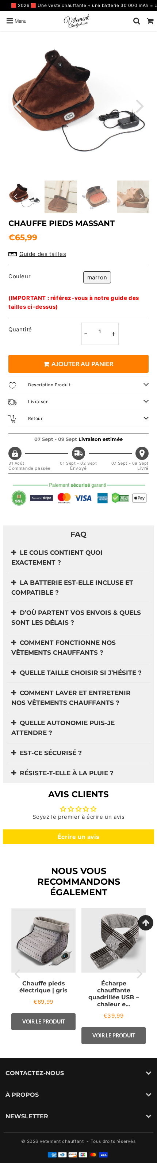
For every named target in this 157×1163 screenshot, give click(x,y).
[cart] (150, 20)
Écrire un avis (78, 836)
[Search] (136, 20)
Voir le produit (43, 1021)
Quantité (20, 329)
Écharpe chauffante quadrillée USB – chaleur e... (113, 994)
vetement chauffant (62, 1141)
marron (97, 277)
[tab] (78, 558)
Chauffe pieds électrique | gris (43, 987)
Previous (17, 105)
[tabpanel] (25, 197)
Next (140, 105)
